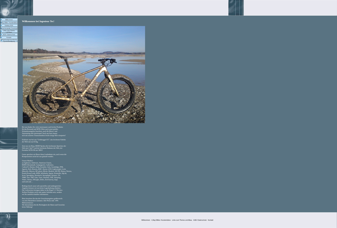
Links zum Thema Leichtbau (9, 31)
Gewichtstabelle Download (9, 28)
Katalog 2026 (9, 25)
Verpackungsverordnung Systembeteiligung (9, 40)
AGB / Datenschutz (9, 34)
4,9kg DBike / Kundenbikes (9, 22)
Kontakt (8, 37)
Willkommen (9, 20)
